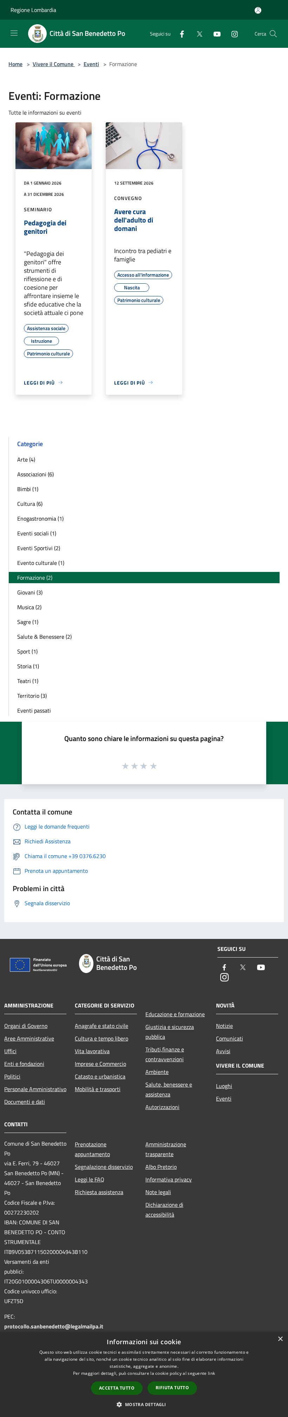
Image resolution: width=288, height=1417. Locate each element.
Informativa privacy (168, 1179)
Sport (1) (27, 651)
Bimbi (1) (27, 489)
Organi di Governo (25, 1026)
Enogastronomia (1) (40, 518)
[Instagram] (232, 33)
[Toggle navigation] (14, 33)
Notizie (224, 1026)
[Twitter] (197, 33)
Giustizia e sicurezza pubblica (169, 1032)
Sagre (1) (27, 622)
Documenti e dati (24, 1101)
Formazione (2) (34, 577)
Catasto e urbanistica (100, 1076)
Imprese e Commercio (100, 1063)
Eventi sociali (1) (36, 533)
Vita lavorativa (92, 1051)
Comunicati (229, 1038)
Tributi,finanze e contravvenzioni (164, 1054)
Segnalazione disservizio (104, 1166)
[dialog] (144, 1374)
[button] (144, 1404)
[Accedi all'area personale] (258, 10)
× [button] (280, 1339)
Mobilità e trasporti (97, 1089)
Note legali (158, 1192)
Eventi (91, 64)
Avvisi (223, 1051)
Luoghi (224, 1086)
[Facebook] (179, 33)
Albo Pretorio (161, 1166)
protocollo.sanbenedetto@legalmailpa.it (53, 1326)
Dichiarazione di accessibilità (164, 1209)
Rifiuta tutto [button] (172, 1388)
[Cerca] (273, 34)
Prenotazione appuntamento (92, 1149)
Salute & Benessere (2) (44, 636)
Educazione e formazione (175, 1014)
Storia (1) (28, 666)
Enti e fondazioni (24, 1063)
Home (15, 64)
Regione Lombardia (33, 10)
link (211, 1373)
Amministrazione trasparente (165, 1149)
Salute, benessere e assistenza (168, 1089)
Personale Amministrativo (35, 1089)
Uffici (10, 1051)
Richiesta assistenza (99, 1192)
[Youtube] (214, 33)
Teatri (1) (27, 681)
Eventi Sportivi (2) (38, 548)
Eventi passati (34, 710)
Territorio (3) (32, 695)
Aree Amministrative (29, 1038)
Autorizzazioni (162, 1107)
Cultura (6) (29, 504)
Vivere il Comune (54, 64)
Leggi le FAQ (89, 1179)
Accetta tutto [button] (117, 1388)
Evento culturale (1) (40, 563)
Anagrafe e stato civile (101, 1026)
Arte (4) (26, 459)
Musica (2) (29, 607)
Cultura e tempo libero (101, 1038)
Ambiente (157, 1072)
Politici (12, 1076)
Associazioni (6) (35, 474)
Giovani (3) (29, 592)
